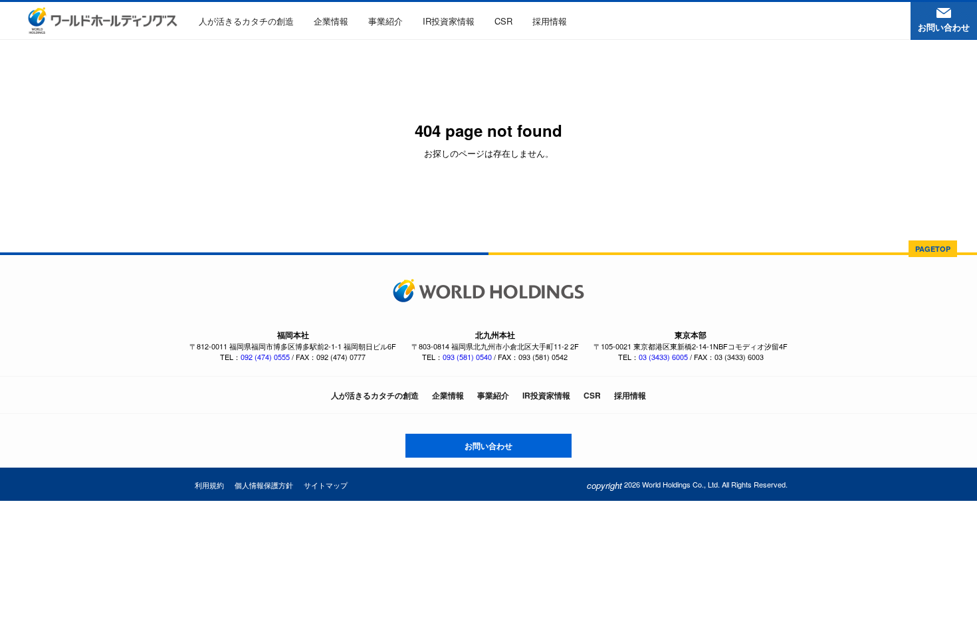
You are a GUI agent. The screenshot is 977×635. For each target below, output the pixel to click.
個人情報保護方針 (264, 485)
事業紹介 (385, 21)
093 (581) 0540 (467, 356)
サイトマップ (326, 485)
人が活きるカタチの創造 (246, 21)
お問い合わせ (488, 446)
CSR (503, 21)
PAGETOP (932, 249)
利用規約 (209, 485)
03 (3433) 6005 (663, 356)
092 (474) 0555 (265, 356)
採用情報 (549, 21)
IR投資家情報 (449, 21)
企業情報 (331, 21)
